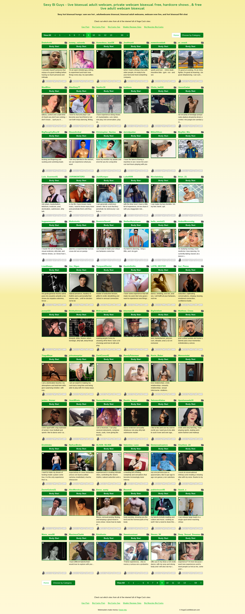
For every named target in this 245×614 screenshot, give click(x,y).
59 (122, 35)
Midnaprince (102, 311)
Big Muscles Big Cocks (153, 27)
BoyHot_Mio (184, 132)
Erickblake (47, 445)
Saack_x (182, 490)
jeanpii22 (46, 311)
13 (111, 35)
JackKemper (102, 177)
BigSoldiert (156, 311)
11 (99, 35)
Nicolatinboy (157, 177)
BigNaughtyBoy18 (50, 132)
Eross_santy (102, 490)
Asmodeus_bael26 (105, 42)
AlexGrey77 (74, 87)
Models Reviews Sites (132, 27)
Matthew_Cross (185, 311)
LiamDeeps (47, 266)
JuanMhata (74, 400)
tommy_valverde (77, 42)
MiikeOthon (156, 132)
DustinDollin (130, 266)
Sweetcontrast (131, 534)
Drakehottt (47, 42)
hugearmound (48, 221)
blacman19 (129, 311)
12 (105, 35)
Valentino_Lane (131, 445)
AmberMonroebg (186, 221)
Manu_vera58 (48, 534)
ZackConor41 (102, 355)
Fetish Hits (123, 610)
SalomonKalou (158, 400)
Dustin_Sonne (130, 400)
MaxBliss (46, 87)
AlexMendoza (75, 490)
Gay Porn (85, 27)
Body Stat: (54, 46)
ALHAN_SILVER (103, 445)
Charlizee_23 (184, 445)
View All (47, 35)
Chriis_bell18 (157, 87)
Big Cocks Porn (98, 27)
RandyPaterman (131, 355)
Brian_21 (182, 177)
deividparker (130, 132)
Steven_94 (156, 534)
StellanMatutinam (132, 221)
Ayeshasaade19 (185, 400)
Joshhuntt (129, 42)
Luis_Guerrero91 (50, 177)
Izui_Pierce (183, 266)
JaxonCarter (184, 87)
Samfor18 (100, 87)
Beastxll (127, 490)
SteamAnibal (75, 132)
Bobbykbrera (75, 311)
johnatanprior (75, 355)
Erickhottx (101, 534)
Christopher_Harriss (106, 132)
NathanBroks (75, 445)
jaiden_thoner (48, 400)
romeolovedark (158, 42)
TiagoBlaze (47, 355)
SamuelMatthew (104, 400)
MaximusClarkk (76, 534)
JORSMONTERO (77, 177)
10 (94, 35)
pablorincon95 (158, 490)
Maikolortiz (74, 221)
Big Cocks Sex (114, 27)
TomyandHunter (104, 266)
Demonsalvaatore (159, 445)
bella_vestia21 (158, 221)
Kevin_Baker (157, 355)
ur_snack (182, 42)
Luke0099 (128, 177)
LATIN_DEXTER (158, 266)
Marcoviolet (184, 355)
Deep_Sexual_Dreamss (189, 534)
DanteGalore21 (49, 490)
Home (176, 35)
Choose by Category (191, 35)
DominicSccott (103, 221)
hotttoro (128, 87)
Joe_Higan (74, 266)
